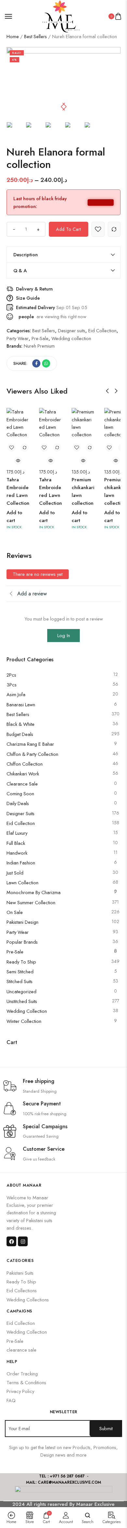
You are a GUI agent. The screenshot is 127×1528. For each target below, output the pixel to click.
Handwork (17, 852)
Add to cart (68, 229)
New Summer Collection (31, 902)
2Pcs (11, 674)
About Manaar (24, 1185)
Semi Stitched (20, 971)
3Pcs (12, 684)
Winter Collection (24, 1021)
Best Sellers (35, 36)
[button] (64, 106)
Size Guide (28, 297)
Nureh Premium (39, 345)
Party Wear (18, 932)
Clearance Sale (22, 783)
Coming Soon (20, 793)
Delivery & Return (34, 288)
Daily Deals (18, 803)
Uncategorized (21, 991)
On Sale (15, 912)
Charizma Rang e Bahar (30, 744)
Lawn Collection (22, 882)
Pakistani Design (22, 922)
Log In (63, 635)
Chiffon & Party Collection (32, 754)
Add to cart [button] (14, 516)
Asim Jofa (16, 694)
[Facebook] (11, 1241)
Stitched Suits (20, 981)
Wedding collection (27, 1011)
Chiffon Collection (25, 763)
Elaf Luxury (17, 833)
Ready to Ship (21, 961)
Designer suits (21, 813)
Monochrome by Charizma (34, 892)
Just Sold (15, 872)
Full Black (16, 843)
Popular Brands (22, 941)
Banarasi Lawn (21, 704)
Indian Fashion (21, 862)
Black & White (21, 724)
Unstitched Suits (22, 1001)
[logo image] (60, 15)
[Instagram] (23, 1241)
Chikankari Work (23, 773)
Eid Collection (21, 823)
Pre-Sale (15, 951)
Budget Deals (20, 734)
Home (13, 36)
